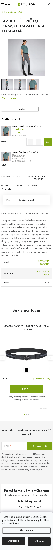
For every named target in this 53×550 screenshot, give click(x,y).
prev (2, 358)
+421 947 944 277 (29, 507)
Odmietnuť (14, 540)
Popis (8, 200)
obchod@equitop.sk (29, 501)
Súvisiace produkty (27, 200)
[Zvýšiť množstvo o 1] (38, 142)
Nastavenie (26, 530)
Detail (26, 388)
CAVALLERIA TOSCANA (39, 178)
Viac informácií (9, 97)
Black (26, 370)
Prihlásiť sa (39, 445)
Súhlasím (39, 541)
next (50, 358)
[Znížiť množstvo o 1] (30, 142)
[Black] (26, 354)
